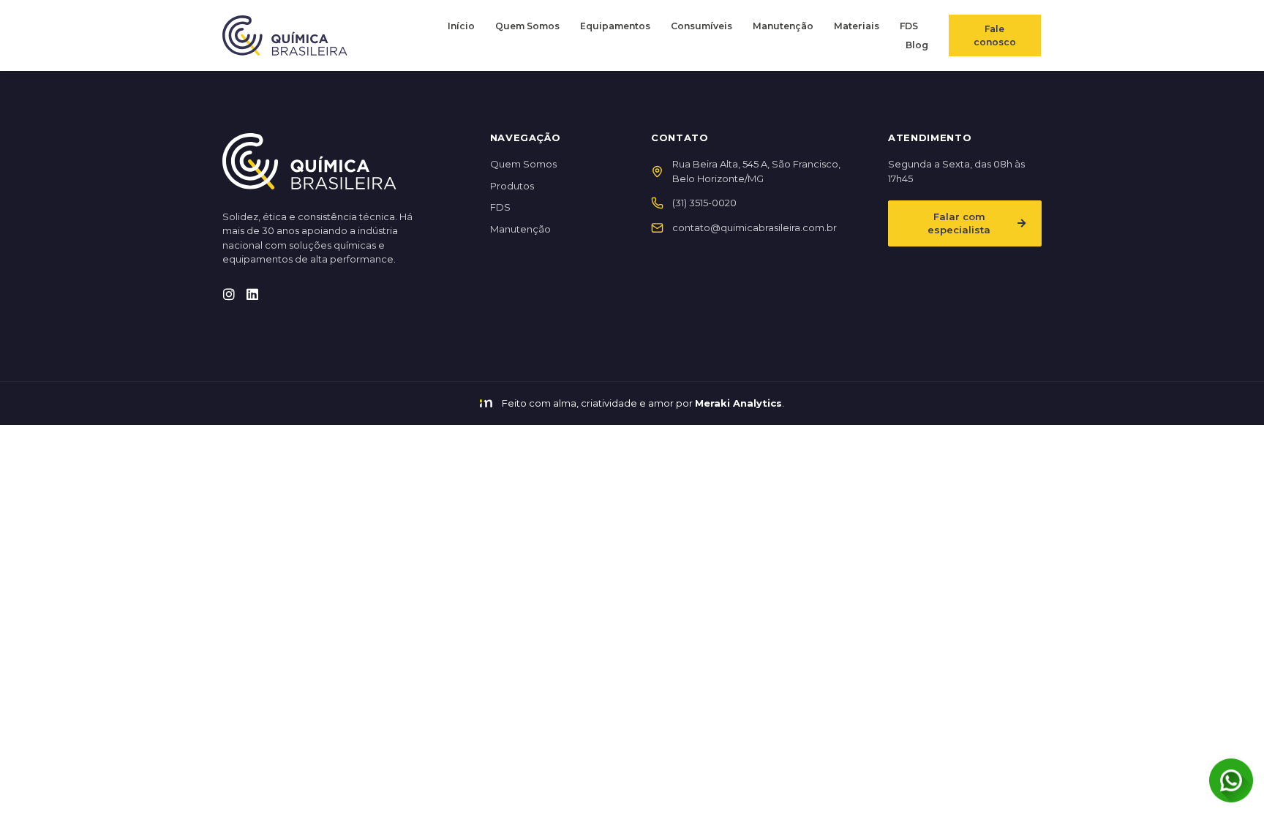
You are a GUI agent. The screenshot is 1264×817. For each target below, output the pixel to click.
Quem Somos (527, 25)
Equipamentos (615, 25)
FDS (909, 25)
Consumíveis (701, 25)
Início (461, 25)
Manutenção (783, 25)
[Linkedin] (252, 294)
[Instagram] (229, 294)
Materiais (856, 25)
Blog (917, 44)
